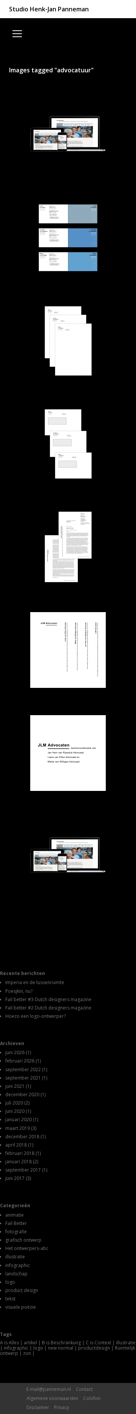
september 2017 (23, 1170)
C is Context (98, 1342)
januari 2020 (18, 1119)
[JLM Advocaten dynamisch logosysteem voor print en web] (68, 650)
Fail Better (16, 1223)
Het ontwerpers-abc (26, 1248)
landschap (16, 1273)
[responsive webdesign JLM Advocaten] (68, 135)
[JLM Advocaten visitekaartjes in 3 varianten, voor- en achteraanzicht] (68, 238)
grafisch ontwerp (23, 1240)
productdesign (94, 1348)
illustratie (15, 1256)
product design (21, 1290)
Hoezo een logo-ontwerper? (35, 1016)
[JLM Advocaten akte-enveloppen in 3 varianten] (68, 341)
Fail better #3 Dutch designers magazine (48, 999)
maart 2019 (17, 1128)
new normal (60, 1348)
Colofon (91, 1398)
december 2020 (22, 1094)
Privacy (61, 1407)
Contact (84, 1389)
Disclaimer (37, 1407)
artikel (30, 1342)
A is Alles (9, 1342)
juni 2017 (15, 1178)
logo (10, 1282)
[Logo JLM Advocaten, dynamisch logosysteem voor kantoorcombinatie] (68, 753)
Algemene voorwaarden (52, 1398)
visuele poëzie (20, 1307)
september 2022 (23, 1069)
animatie (14, 1215)
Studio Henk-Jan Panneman (49, 9)
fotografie (16, 1231)
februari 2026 (19, 1061)
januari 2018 (18, 1161)
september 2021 (23, 1078)
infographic (17, 1265)
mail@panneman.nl (50, 1389)
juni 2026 (15, 1052)
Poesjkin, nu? (18, 991)
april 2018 (16, 1145)
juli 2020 (14, 1103)
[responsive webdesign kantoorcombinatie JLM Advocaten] (68, 856)
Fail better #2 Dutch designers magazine (48, 1008)
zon (27, 1353)
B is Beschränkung (61, 1342)
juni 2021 (15, 1086)
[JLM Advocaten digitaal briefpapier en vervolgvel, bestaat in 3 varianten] (68, 547)
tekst (10, 1298)
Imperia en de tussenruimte (34, 982)
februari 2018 (19, 1153)
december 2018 (22, 1136)
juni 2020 (15, 1111)
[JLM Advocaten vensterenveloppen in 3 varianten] (68, 444)
